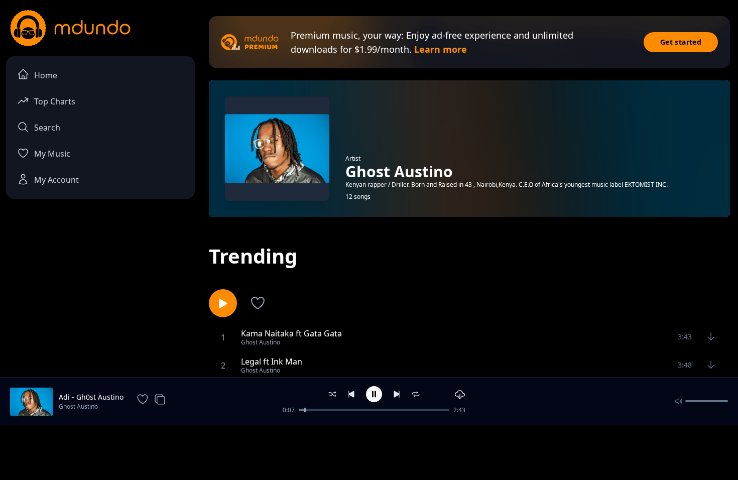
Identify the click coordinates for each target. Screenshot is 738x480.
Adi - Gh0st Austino (91, 397)
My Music (52, 153)
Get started (680, 42)
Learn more (440, 49)
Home (45, 75)
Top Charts (54, 101)
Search (47, 127)
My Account (56, 179)
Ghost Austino (78, 406)
